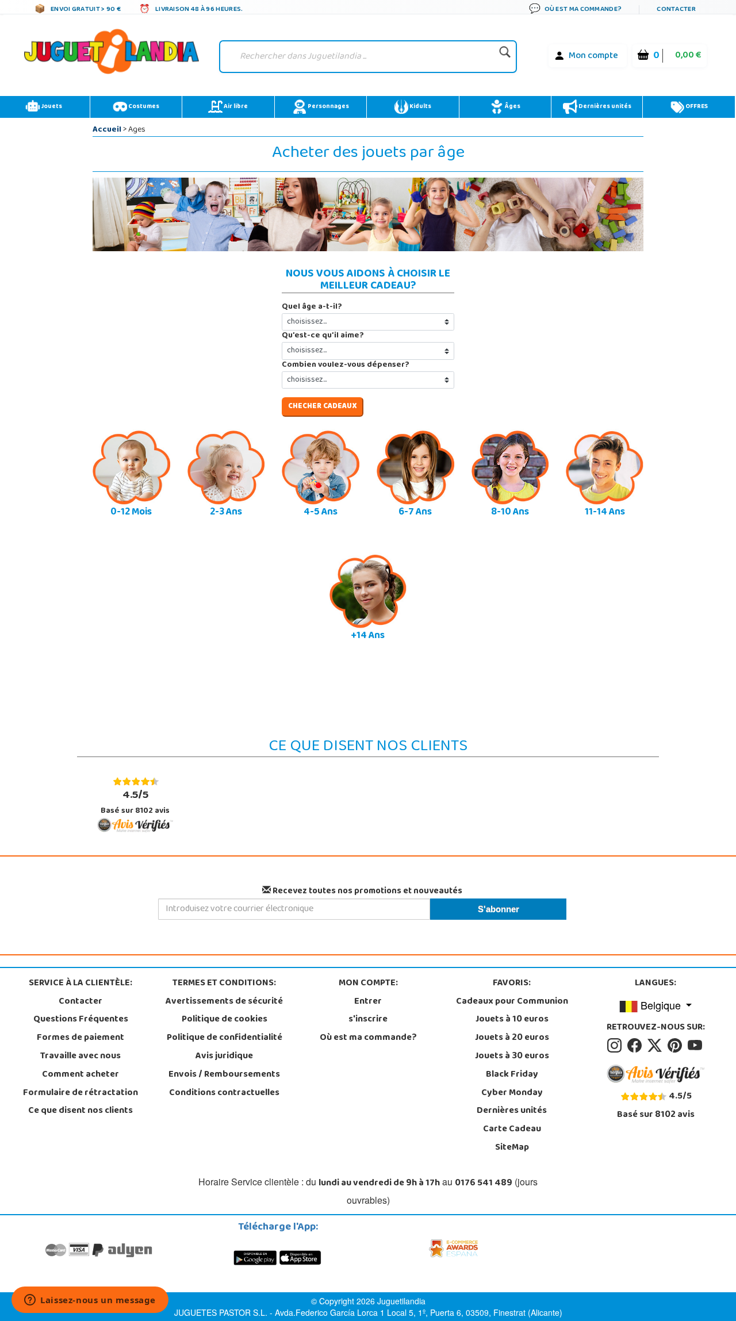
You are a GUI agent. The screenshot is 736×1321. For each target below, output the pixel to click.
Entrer (368, 1002)
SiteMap (512, 1148)
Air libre (235, 107)
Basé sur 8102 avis (135, 802)
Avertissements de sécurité (224, 1002)
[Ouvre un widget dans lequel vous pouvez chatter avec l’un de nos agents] (90, 1301)
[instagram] (616, 1045)
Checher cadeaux (322, 407)
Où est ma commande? (368, 1038)
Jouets (51, 107)
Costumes (143, 107)
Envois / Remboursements (224, 1075)
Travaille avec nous (80, 1056)
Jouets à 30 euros (512, 1056)
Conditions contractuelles (224, 1093)
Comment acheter (80, 1075)
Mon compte (593, 56)
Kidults (419, 107)
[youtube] (696, 1045)
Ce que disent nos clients (80, 1111)
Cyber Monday (512, 1093)
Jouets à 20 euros (512, 1038)
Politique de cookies (224, 1020)
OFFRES (696, 107)
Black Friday (512, 1075)
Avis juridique (224, 1056)
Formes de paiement (80, 1038)
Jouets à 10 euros (512, 1020)
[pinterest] (676, 1045)
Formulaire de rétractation (80, 1093)
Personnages (327, 107)
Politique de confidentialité (224, 1038)
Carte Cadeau (512, 1129)
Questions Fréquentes (80, 1020)
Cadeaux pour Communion (512, 1002)
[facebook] (636, 1045)
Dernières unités (604, 107)
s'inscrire (368, 1020)
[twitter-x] (656, 1045)
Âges (512, 107)
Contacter (80, 1002)
